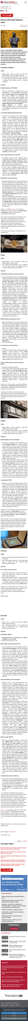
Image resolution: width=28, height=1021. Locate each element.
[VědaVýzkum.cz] (14, 2)
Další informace (14, 1018)
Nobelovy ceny (4, 810)
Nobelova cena (24, 26)
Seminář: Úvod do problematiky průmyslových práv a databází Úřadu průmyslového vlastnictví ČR (17, 956)
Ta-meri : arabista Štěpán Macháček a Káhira (12, 977)
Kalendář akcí (6, 933)
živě (1, 817)
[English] (1, 10)
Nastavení (14, 1015)
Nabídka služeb (4, 1005)
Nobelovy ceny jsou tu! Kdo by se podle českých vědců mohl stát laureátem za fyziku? (13, 864)
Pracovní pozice (7, 893)
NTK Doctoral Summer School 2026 (17, 936)
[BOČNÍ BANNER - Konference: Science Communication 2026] (14, 883)
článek (24, 231)
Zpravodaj (14, 925)
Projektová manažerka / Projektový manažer (12, 909)
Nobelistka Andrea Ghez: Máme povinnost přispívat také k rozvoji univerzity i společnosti (13, 848)
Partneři (17, 1005)
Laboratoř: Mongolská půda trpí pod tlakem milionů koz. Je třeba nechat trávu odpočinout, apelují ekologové (14, 967)
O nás (2, 1003)
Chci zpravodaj (14, 928)
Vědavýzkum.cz (12, 831)
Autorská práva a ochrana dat (11, 1003)
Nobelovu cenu (14, 209)
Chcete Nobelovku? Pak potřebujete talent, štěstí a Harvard (14, 856)
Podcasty (5, 962)
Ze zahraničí (24, 841)
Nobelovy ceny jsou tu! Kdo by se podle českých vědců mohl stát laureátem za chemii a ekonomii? (13, 860)
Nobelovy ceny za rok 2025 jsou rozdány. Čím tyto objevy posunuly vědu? (13, 852)
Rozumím (14, 1013)
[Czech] (3, 10)
